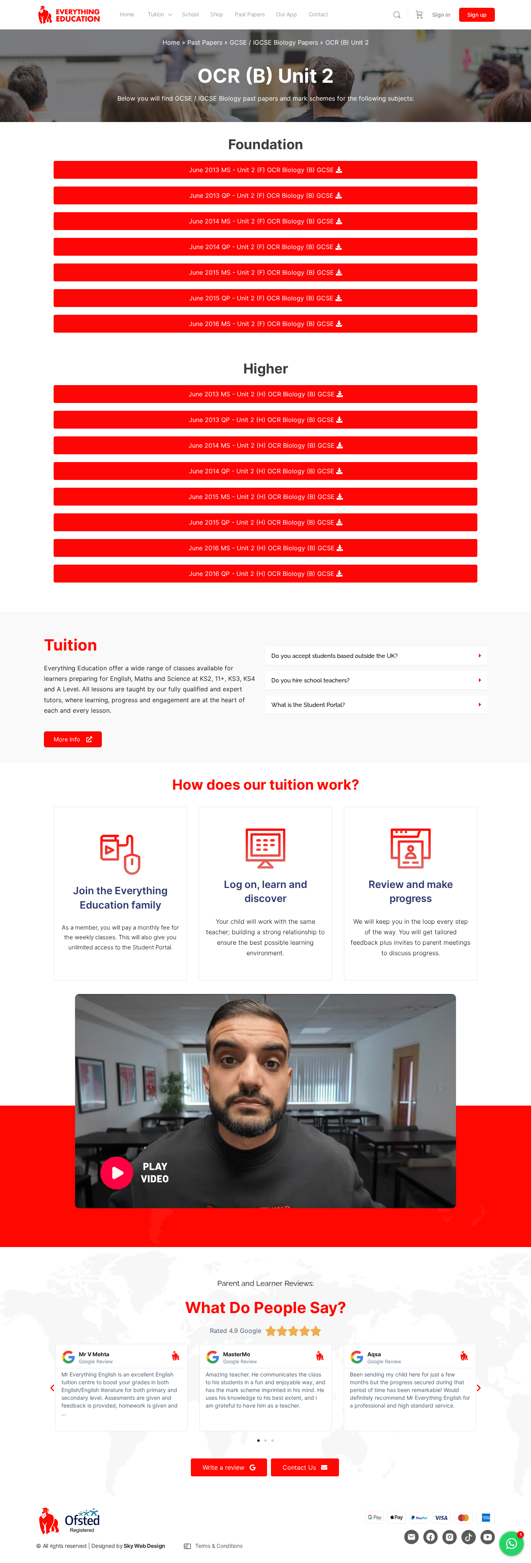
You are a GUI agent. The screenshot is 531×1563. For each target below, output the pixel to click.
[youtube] (487, 1537)
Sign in (441, 14)
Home (171, 42)
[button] (376, 656)
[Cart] (419, 15)
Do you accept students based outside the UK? (334, 655)
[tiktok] (468, 1537)
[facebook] (430, 1537)
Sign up (477, 14)
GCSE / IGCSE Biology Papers (274, 42)
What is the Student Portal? (308, 704)
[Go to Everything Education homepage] (69, 14)
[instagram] (449, 1537)
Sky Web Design (144, 1545)
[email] (411, 1537)
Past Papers (204, 42)
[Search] (397, 14)
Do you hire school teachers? (310, 680)
